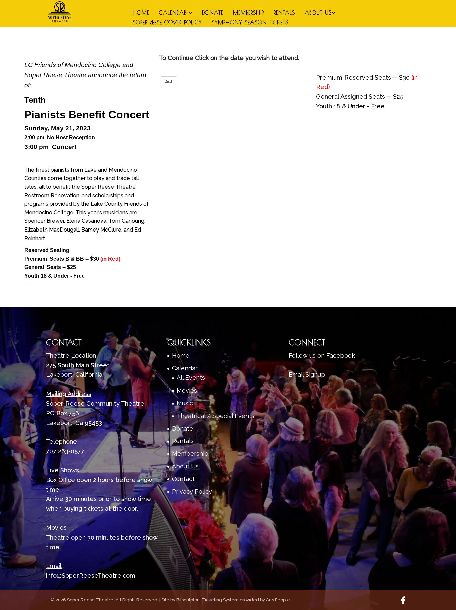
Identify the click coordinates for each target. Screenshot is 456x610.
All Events (191, 377)
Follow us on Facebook (322, 355)
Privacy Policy (192, 491)
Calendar (174, 13)
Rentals (284, 13)
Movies (187, 390)
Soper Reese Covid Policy (167, 22)
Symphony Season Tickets (250, 22)
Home (141, 13)
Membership (248, 13)
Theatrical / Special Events (215, 415)
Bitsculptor (187, 599)
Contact (183, 478)
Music (185, 403)
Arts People (278, 599)
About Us (318, 13)
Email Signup (307, 374)
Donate (212, 13)
